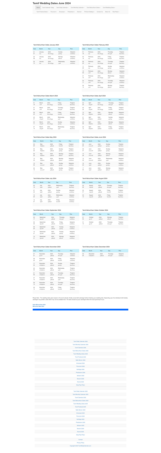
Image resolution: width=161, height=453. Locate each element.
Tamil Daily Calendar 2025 (81, 391)
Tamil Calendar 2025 (80, 397)
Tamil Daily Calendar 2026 (81, 341)
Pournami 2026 (80, 366)
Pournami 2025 (80, 416)
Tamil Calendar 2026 (80, 347)
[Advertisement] (80, 27)
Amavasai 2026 (80, 363)
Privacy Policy (80, 443)
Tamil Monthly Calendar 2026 (80, 344)
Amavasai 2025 (80, 413)
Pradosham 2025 (80, 422)
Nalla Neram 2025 (80, 410)
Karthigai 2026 (80, 369)
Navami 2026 (80, 379)
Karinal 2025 (80, 431)
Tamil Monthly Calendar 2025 (80, 394)
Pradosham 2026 (80, 372)
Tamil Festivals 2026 (80, 357)
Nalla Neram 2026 (80, 360)
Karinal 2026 (80, 382)
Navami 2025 (80, 428)
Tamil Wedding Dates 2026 (80, 354)
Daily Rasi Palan (80, 385)
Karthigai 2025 (80, 419)
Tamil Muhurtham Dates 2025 (80, 400)
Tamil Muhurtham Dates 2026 (80, 351)
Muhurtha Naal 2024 (38, 306)
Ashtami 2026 (80, 375)
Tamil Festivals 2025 (80, 407)
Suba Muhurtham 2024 (39, 304)
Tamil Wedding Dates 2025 (80, 403)
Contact (80, 439)
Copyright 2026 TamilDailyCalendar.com (80, 446)
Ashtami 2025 (80, 425)
